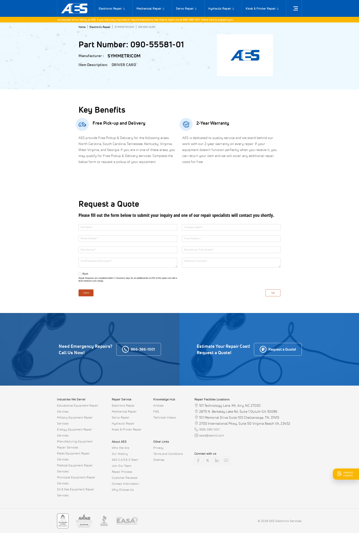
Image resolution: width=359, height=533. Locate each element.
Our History (120, 454)
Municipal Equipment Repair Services (76, 480)
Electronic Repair (110, 8)
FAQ (156, 411)
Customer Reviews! (125, 478)
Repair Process (122, 472)
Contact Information (125, 484)
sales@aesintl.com (211, 435)
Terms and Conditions (168, 454)
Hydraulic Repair (219, 8)
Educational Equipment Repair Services (77, 408)
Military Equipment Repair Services (75, 420)
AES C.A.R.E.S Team (125, 460)
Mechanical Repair (149, 8)
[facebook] (198, 460)
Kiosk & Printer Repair (261, 8)
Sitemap (159, 460)
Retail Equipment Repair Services (73, 456)
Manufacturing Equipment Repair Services (75, 444)
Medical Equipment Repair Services (75, 468)
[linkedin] (217, 460)
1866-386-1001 (209, 429)
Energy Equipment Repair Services (74, 432)
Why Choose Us (123, 490)
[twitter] (207, 460)
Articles (158, 405)
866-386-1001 (184, 19)
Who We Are (120, 448)
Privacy (158, 448)
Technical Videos (164, 417)
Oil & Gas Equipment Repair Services (75, 492)
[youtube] (226, 460)
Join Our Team (121, 466)
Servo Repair (185, 8)
